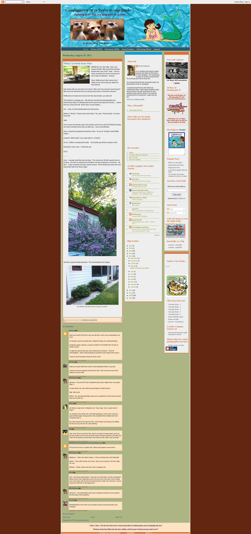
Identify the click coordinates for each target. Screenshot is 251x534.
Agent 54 (135, 209)
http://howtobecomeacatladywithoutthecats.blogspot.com (85, 443)
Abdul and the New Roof (176, 165)
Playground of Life (174, 167)
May (132, 276)
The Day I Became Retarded (138, 155)
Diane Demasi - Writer (139, 198)
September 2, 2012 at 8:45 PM (78, 499)
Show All (157, 235)
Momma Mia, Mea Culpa (140, 190)
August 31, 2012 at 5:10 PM (77, 427)
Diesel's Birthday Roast (175, 317)
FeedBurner (181, 198)
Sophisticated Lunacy (139, 185)
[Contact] (165, 48)
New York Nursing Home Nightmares (143, 210)
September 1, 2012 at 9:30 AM (78, 451)
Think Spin (135, 173)
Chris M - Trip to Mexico (176, 322)
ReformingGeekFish (135, 110)
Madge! (182, 130)
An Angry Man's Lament (139, 186)
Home (93, 517)
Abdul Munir (130, 533)
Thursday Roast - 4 (174, 312)
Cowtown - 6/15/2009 (175, 245)
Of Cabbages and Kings (140, 227)
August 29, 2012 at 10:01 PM (78, 402)
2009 (130, 295)
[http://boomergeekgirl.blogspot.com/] (177, 147)
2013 (130, 253)
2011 (130, 290)
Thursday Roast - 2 (174, 307)
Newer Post (66, 517)
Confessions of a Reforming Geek (109, 533)
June (132, 274)
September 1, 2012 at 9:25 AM (78, 441)
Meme (131, 152)
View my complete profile (135, 99)
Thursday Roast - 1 (174, 304)
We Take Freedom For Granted (141, 175)
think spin (135, 179)
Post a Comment (69, 514)
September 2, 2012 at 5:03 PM (78, 487)
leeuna (70, 472)
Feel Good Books (137, 199)
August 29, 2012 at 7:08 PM (77, 360)
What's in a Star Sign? (175, 162)
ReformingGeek (73, 378)
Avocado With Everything (139, 216)
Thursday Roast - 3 (174, 309)
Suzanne (71, 500)
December (134, 258)
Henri (65, 151)
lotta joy (71, 403)
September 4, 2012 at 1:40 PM (78, 510)
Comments (173, 213)
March (133, 282)
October (133, 263)
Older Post (118, 517)
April (132, 279)
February (134, 284)
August (133, 266)
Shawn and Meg (173, 319)
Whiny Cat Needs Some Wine (78, 63)
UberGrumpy (136, 214)
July (132, 271)
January (133, 287)
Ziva (70, 429)
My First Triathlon (134, 159)
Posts (171, 209)
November (134, 261)
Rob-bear (71, 362)
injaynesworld (137, 220)
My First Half (133, 157)
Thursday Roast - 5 (174, 314)
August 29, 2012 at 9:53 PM (77, 376)
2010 (130, 293)
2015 (130, 248)
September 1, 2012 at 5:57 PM (78, 471)
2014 (130, 251)
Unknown (71, 330)
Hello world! (135, 205)
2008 (130, 298)
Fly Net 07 (149, 533)
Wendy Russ (136, 203)
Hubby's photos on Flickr (176, 345)
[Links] (162, 48)
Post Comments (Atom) (80, 520)
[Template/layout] (168, 48)
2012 (130, 256)
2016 (130, 246)
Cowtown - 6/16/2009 (175, 247)
